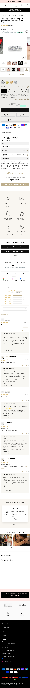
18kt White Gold (2, 82)
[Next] (28, 62)
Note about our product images (14, 74)
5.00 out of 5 (19, 291)
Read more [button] (25, 327)
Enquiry (15, 256)
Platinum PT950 (15, 82)
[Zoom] (23, 57)
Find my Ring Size (22, 87)
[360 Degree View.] (15, 48)
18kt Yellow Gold (7, 82)
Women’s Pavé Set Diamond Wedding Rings (13, 15)
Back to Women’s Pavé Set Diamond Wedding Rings (16, 594)
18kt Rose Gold (11, 82)
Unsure (4, 91)
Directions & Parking (6, 653)
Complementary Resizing (20, 99)
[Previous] (1, 540)
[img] (4, 322)
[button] (4, 25)
